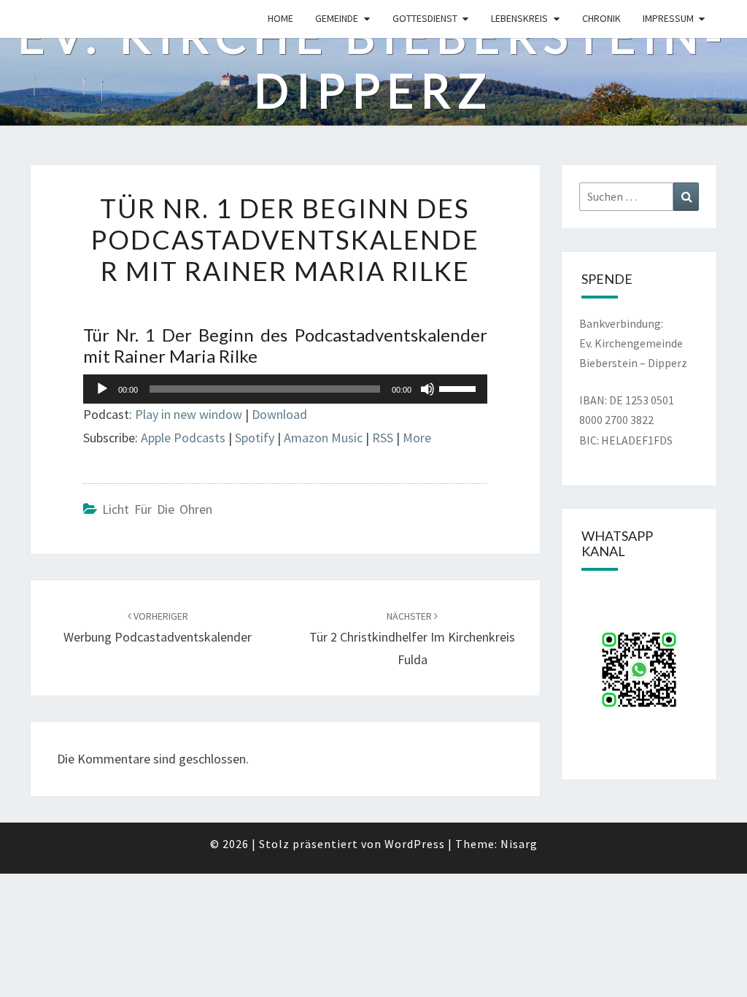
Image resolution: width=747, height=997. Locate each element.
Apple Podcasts (183, 437)
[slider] (459, 387)
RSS (382, 437)
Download (279, 414)
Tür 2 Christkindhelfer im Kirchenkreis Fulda (412, 638)
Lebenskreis (519, 18)
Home (280, 18)
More (417, 437)
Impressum (668, 18)
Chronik (601, 18)
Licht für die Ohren (157, 509)
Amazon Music (323, 437)
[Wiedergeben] (102, 389)
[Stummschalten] (427, 389)
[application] (285, 389)
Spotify (254, 437)
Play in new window (188, 414)
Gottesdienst (424, 18)
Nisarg (519, 843)
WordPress (414, 843)
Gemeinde (336, 18)
